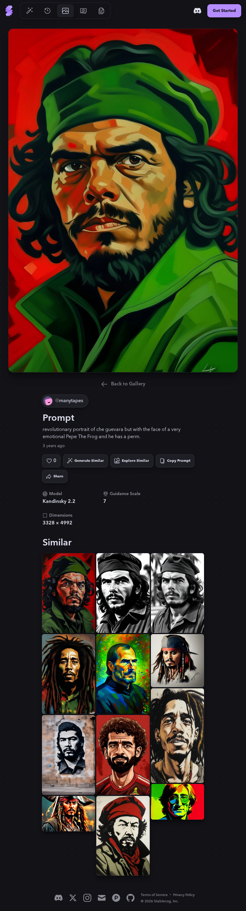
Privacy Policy (184, 895)
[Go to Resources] (101, 11)
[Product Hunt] (116, 898)
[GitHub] (130, 898)
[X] (73, 898)
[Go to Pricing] (83, 11)
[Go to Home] (9, 11)
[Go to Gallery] (65, 11)
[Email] (101, 898)
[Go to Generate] (29, 11)
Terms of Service (154, 895)
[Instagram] (87, 898)
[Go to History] (47, 11)
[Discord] (197, 10)
